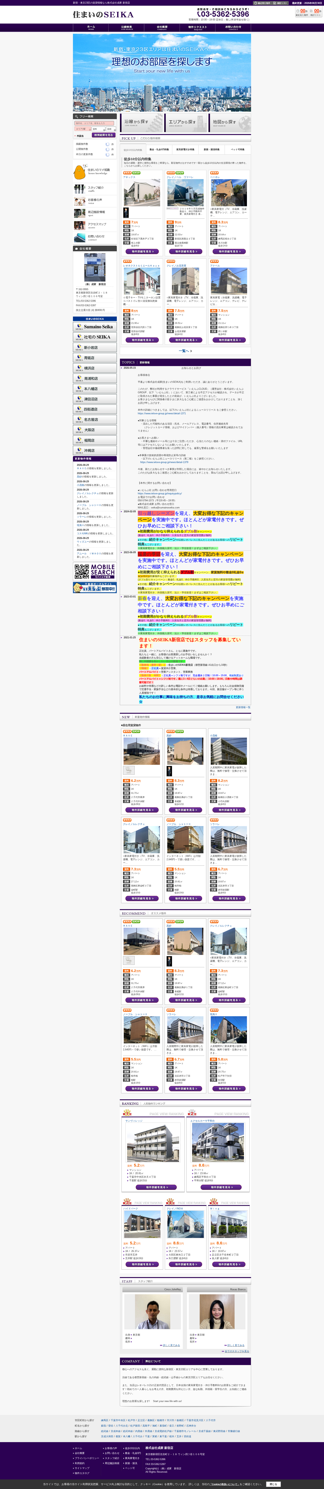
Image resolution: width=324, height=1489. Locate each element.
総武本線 (128, 1431)
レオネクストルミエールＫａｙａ (141, 265)
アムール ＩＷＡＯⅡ (89, 553)
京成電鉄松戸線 (163, 1431)
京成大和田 (107, 1436)
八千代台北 (122, 1425)
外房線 (148, 1431)
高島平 (146, 1425)
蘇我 (103, 1425)
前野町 (180, 1425)
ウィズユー (83, 541)
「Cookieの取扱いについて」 (225, 1484)
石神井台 (191, 1425)
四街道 (187, 1436)
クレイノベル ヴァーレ (180, 177)
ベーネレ (215, 177)
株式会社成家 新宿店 (159, 1447)
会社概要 (80, 1453)
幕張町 (163, 1425)
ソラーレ (215, 824)
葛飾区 (151, 1420)
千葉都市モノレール (185, 1431)
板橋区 (180, 1420)
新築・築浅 (131, 1463)
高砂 (168, 735)
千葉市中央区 (118, 1420)
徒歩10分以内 (132, 1448)
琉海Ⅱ (213, 1014)
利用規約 (80, 1463)
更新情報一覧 (243, 707)
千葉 (147, 1436)
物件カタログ (82, 1473)
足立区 (141, 1420)
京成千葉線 (205, 1431)
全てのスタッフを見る (237, 1351)
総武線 (104, 1431)
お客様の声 (111, 1448)
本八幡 (126, 1436)
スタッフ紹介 (112, 1458)
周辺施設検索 (112, 1463)
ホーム (78, 1448)
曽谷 (110, 1425)
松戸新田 (135, 1425)
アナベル (215, 265)
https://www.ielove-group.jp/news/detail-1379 (164, 462)
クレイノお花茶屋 (176, 265)
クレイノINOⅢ (175, 1208)
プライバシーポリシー (87, 1458)
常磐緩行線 (234, 1431)
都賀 (118, 1436)
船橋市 (160, 1420)
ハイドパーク (130, 1208)
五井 (179, 1436)
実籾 (154, 1436)
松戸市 (131, 1420)
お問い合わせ (112, 1453)
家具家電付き (132, 1458)
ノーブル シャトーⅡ (178, 824)
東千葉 (163, 1436)
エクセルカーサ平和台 (202, 1120)
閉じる (273, 1484)
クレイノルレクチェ (134, 824)
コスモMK (82, 533)
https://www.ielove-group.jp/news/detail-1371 (162, 413)
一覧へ (184, 351)
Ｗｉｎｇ (215, 1208)
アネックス (129, 177)
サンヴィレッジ (133, 1120)
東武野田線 (219, 1431)
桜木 (171, 1436)
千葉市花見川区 (194, 1420)
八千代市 (211, 1420)
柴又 (171, 1425)
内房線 (138, 1431)
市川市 (170, 1420)
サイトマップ (82, 1468)
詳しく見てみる (171, 1345)
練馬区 (104, 1420)
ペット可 (130, 1468)
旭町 (154, 1425)
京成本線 (116, 1431)
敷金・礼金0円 (133, 1453)
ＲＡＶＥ (128, 735)
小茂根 (213, 735)
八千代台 (137, 1436)
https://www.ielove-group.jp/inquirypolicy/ (160, 493)
